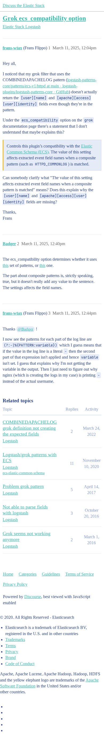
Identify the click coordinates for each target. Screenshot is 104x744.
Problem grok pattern (23, 486)
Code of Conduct (19, 663)
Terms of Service (79, 574)
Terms (10, 645)
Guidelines (51, 574)
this (6, 265)
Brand (10, 657)
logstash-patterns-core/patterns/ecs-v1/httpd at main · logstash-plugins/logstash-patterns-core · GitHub (50, 86)
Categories (28, 574)
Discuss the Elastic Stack (24, 5)
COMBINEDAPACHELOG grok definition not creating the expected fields (30, 428)
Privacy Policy (15, 584)
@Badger (25, 329)
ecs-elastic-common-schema (24, 473)
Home (8, 574)
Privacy (11, 651)
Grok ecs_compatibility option (44, 18)
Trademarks (15, 639)
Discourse (32, 596)
